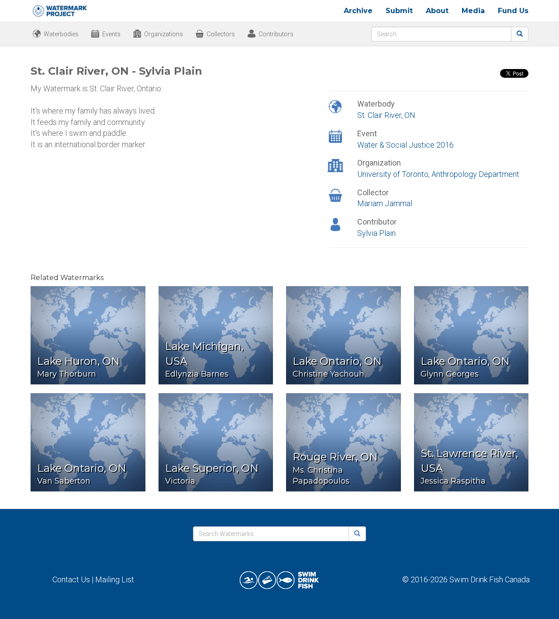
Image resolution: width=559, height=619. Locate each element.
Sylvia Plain (376, 233)
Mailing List (114, 579)
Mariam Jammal (384, 203)
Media (473, 11)
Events (111, 34)
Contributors (276, 34)
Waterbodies (61, 34)
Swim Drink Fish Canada (489, 579)
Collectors (221, 34)
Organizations (163, 34)
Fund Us (513, 11)
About (437, 11)
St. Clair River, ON (386, 115)
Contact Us (71, 579)
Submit (399, 11)
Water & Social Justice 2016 (405, 144)
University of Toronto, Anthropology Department (438, 174)
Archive (358, 11)
